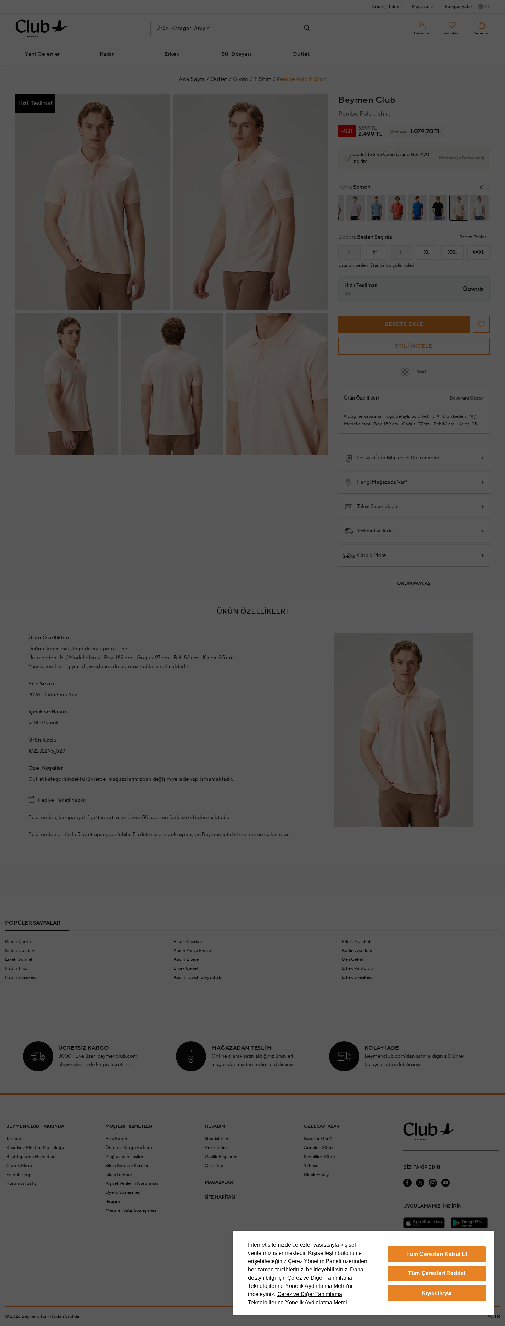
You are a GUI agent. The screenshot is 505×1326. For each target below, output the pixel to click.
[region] (363, 1273)
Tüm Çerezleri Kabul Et (437, 1254)
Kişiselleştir (437, 1293)
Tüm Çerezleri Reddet (436, 1273)
